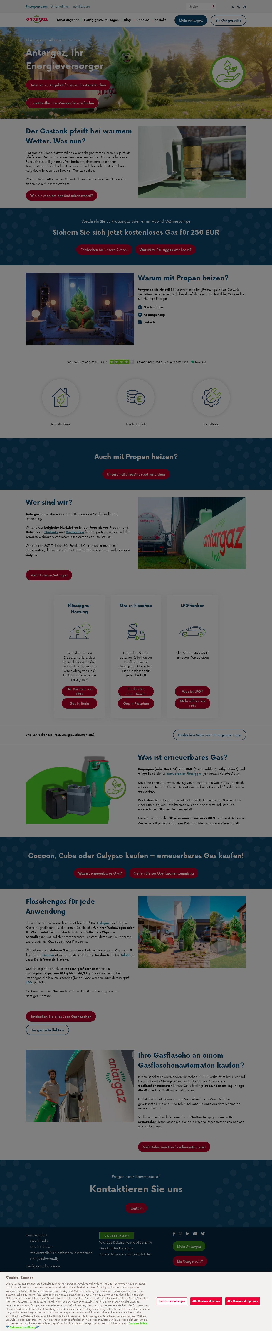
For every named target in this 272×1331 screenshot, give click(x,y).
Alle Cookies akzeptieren (242, 1301)
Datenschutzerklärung (23, 1327)
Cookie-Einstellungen (172, 1301)
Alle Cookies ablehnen (206, 1301)
